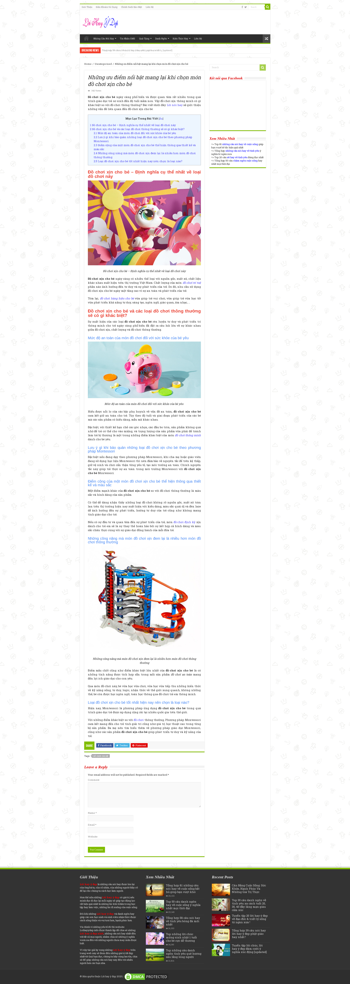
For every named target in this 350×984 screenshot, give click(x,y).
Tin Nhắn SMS (127, 38)
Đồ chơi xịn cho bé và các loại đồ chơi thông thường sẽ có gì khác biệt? (137, 129)
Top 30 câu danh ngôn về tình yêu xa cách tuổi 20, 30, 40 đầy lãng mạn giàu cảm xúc (249, 905)
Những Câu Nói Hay (103, 38)
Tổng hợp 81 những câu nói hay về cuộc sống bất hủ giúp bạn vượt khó (182, 888)
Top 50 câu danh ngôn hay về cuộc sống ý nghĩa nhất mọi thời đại (183, 905)
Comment (93, 779)
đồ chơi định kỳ (184, 522)
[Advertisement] (237, 195)
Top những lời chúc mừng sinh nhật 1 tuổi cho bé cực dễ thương (181, 937)
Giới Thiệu (87, 6)
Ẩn (161, 118)
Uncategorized (103, 64)
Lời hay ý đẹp (108, 976)
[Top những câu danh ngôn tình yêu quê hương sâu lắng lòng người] (155, 955)
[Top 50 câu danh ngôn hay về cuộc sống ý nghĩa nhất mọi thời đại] (155, 906)
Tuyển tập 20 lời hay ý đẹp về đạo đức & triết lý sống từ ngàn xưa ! (250, 919)
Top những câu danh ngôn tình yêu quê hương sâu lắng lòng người (183, 953)
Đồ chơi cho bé (100, 756)
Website (93, 836)
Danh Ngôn (161, 38)
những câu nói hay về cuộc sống (240, 144)
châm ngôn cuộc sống (245, 160)
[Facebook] (242, 7)
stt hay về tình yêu (237, 157)
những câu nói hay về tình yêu (242, 150)
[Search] (267, 7)
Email (92, 824)
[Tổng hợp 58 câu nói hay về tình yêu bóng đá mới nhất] (155, 922)
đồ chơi (139, 720)
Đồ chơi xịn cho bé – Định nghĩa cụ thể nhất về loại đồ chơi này (133, 125)
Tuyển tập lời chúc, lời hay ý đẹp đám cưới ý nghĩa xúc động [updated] (137, 50)
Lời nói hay (175, 105)
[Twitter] (245, 7)
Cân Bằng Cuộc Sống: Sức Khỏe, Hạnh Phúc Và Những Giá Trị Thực (249, 888)
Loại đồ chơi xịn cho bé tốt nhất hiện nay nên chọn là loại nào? (138, 161)
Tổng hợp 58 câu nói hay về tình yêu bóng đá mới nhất (183, 921)
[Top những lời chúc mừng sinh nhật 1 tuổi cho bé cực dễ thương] (155, 938)
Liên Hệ (149, 6)
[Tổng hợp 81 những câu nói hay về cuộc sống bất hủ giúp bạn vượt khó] (155, 890)
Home (86, 38)
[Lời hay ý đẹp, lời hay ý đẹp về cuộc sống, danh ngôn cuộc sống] (101, 21)
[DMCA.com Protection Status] (146, 976)
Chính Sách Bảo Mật (131, 6)
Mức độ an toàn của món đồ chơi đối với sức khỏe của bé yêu (135, 133)
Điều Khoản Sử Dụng (106, 6)
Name (92, 812)
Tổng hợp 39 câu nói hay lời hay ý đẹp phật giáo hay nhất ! (249, 934)
